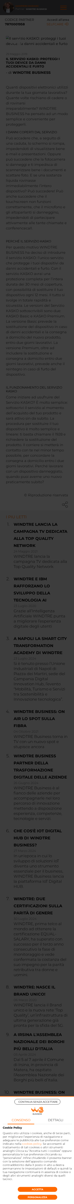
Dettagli (55, 1120)
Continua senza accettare (38, 1101)
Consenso (21, 1120)
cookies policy (31, 1144)
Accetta (37, 1189)
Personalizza (37, 1197)
